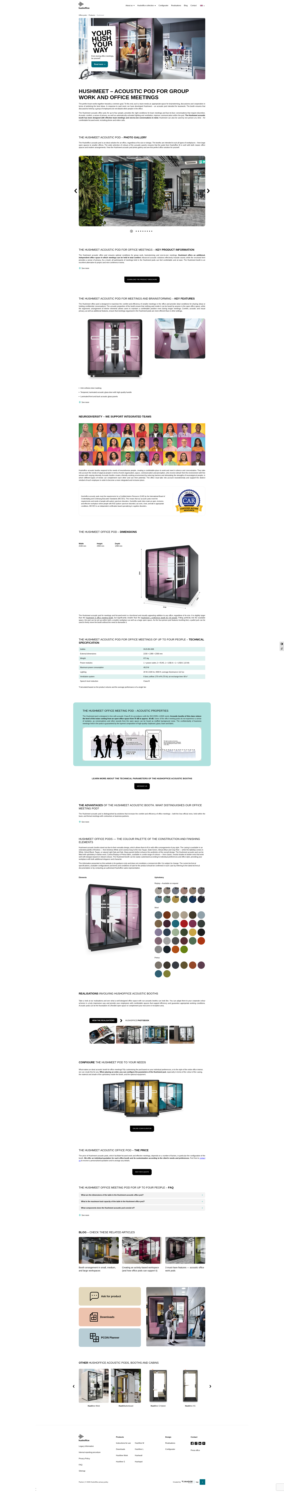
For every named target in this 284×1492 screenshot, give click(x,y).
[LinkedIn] (199, 1443)
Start (84, 1437)
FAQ (80, 1465)
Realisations (176, 5)
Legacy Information (86, 1446)
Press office (195, 1450)
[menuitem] (130, 5)
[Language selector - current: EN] (202, 5)
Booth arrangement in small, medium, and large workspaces (97, 1269)
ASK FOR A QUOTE (142, 1172)
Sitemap (82, 1471)
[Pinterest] (203, 1443)
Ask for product (111, 1296)
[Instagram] (196, 1443)
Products (92, 15)
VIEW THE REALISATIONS (103, 1020)
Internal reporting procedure (90, 1452)
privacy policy (103, 1482)
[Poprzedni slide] (73, 1386)
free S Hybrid (158, 1406)
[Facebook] (192, 1443)
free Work (94, 1406)
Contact (193, 5)
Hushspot (138, 1462)
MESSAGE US (142, 786)
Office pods (83, 15)
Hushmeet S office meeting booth (99, 618)
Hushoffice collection (145, 5)
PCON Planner (110, 1337)
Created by (177, 1482)
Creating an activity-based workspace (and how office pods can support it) (140, 1269)
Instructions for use (123, 1443)
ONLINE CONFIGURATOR (142, 1128)
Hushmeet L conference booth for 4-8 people (159, 618)
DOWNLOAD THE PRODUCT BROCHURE (142, 279)
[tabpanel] (142, 191)
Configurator (163, 5)
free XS (190, 1406)
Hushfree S (120, 1462)
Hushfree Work (122, 1455)
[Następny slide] (210, 1386)
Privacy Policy (84, 1458)
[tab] (136, 231)
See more (85, 268)
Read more (98, 64)
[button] (109, 326)
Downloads (107, 1316)
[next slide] (208, 191)
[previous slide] (75, 191)
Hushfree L (139, 1449)
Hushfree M (139, 1443)
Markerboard (126, 1406)
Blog (186, 5)
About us (129, 5)
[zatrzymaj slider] (131, 231)
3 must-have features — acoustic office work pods (184, 1269)
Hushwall (138, 1455)
